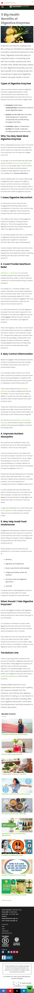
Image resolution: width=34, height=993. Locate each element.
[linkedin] (8, 952)
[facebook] (3, 952)
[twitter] (6, 952)
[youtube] (17, 952)
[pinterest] (11, 952)
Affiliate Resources (7, 933)
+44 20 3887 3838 (13, 914)
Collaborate (5, 931)
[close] (32, 2)
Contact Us (5, 924)
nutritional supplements (9, 676)
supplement (8, 510)
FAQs (3, 926)
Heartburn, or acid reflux (9, 273)
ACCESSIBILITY (17, 986)
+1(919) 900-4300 (16, 910)
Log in (3, 929)
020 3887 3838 (13, 912)
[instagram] (14, 952)
